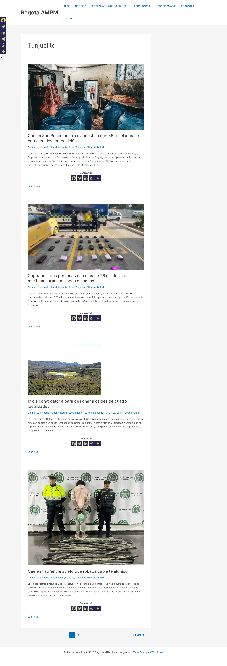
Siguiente (140, 634)
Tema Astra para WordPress (148, 652)
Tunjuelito (80, 147)
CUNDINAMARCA (167, 6)
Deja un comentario (38, 147)
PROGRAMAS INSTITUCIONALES (109, 6)
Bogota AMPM (39, 12)
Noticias (69, 147)
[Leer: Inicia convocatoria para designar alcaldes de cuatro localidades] (64, 369)
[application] (128, 6)
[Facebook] (73, 178)
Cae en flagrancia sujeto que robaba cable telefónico (78, 571)
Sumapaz (98, 412)
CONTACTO (69, 18)
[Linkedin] (85, 178)
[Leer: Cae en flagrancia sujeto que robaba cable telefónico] (86, 517)
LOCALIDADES (142, 6)
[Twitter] (79, 178)
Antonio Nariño (59, 412)
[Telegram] (3, 39)
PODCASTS (187, 6)
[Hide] (1, 57)
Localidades (57, 147)
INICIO (66, 6)
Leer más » (34, 186)
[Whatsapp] (92, 178)
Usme (119, 412)
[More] (98, 178)
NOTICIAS (80, 6)
